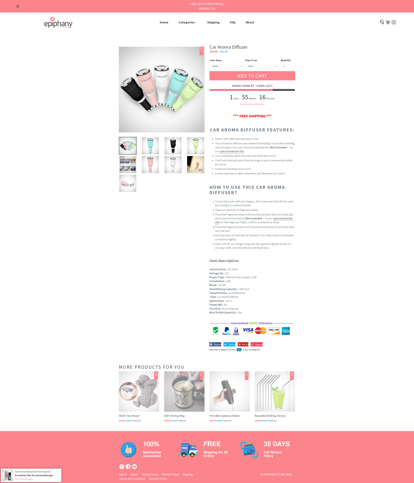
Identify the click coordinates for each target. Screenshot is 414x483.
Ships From (251, 60)
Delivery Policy (158, 478)
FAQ (232, 22)
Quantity (286, 60)
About (250, 22)
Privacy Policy (150, 474)
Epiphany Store (274, 474)
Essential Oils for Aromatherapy (34, 475)
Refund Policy (170, 474)
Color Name (215, 60)
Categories (190, 22)
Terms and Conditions (132, 478)
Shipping (213, 22)
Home (164, 22)
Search (123, 474)
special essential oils (231, 151)
